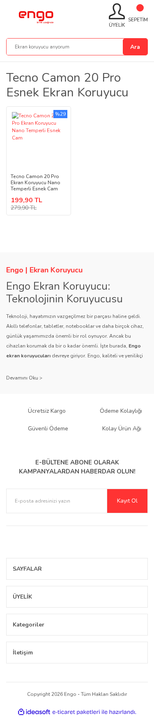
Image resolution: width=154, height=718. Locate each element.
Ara (135, 47)
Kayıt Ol (127, 501)
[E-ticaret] (76, 712)
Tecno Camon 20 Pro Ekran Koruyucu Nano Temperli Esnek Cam (35, 183)
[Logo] (35, 16)
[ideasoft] (34, 712)
